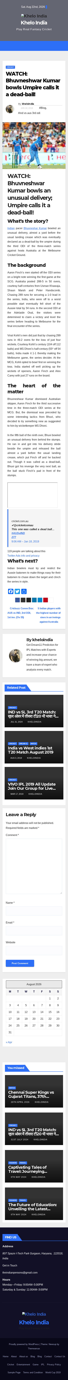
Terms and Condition (33, 1372)
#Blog (42, 107)
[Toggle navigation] (36, 46)
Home (5, 1356)
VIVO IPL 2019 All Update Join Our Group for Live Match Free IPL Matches (32, 788)
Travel (23, 1163)
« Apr (9, 1042)
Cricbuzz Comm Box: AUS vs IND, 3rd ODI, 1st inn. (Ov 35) (20, 613)
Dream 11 (23, 743)
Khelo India (34, 23)
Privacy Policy (54, 1364)
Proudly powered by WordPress (24, 1344)
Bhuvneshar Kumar (35, 228)
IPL (42, 1364)
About (14, 1356)
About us (23, 1356)
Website (10, 942)
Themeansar (34, 1348)
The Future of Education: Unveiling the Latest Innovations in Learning (32, 1208)
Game (35, 1364)
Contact (48, 1356)
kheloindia (28, 103)
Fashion (13, 1163)
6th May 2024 (19, 1177)
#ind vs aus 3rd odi (29, 113)
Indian (11, 228)
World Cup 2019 (53, 1372)
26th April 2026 (20, 1102)
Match (33, 743)
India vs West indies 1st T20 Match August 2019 (30, 750)
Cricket (10, 67)
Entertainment (23, 1364)
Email (10, 922)
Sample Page (14, 1372)
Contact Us (59, 1356)
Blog (33, 1356)
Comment (12, 835)
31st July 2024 (20, 1139)
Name (10, 902)
